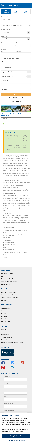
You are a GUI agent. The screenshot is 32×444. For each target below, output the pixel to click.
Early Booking (5, 316)
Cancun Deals (4, 318)
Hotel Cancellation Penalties (8, 292)
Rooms (18, 43)
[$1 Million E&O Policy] (7, 352)
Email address (8, 390)
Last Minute (4, 313)
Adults (3, 51)
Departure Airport (6, 16)
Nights (3, 43)
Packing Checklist (5, 284)
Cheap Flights (5, 311)
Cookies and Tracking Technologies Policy (12, 342)
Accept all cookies (16, 436)
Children (18, 51)
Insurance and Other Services (9, 281)
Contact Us (4, 332)
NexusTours (4, 300)
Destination (4, 23)
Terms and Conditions (7, 337)
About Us (3, 329)
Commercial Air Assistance (8, 295)
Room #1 (3, 49)
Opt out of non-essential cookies (16, 440)
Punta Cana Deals (6, 321)
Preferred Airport (9, 403)
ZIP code (6, 397)
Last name (7, 383)
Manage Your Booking (7, 273)
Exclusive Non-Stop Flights (8, 279)
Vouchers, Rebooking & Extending (10, 297)
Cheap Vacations (5, 308)
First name (7, 376)
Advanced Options (5, 61)
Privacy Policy (5, 334)
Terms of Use (5, 340)
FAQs (2, 276)
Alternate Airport (9, 410)
